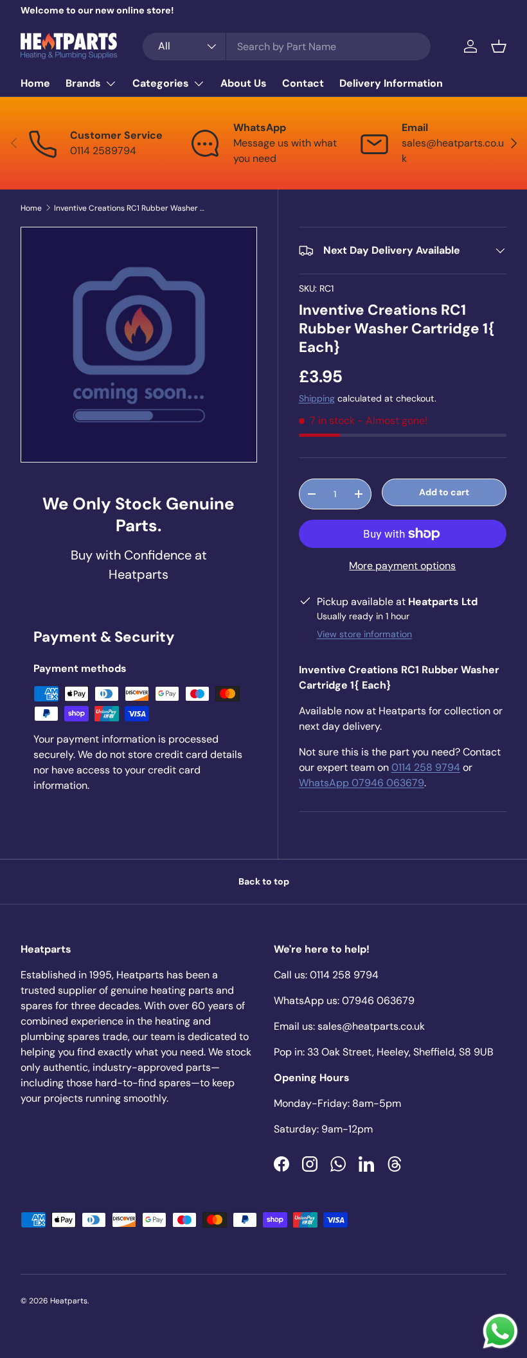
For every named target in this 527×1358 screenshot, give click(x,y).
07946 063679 (378, 1000)
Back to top (263, 881)
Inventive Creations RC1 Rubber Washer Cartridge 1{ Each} (131, 208)
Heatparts (68, 1301)
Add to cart (444, 492)
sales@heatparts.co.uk (371, 1026)
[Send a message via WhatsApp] (500, 1331)
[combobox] (287, 46)
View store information (364, 634)
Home (35, 83)
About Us (243, 83)
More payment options (402, 565)
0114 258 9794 (425, 767)
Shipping (317, 398)
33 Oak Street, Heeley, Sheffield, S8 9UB (400, 1052)
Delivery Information (391, 83)
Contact (303, 83)
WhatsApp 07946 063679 (361, 782)
